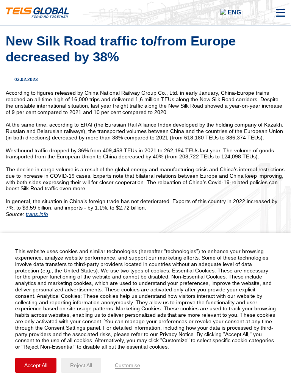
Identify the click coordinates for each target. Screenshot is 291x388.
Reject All (81, 365)
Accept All (35, 365)
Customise (127, 365)
